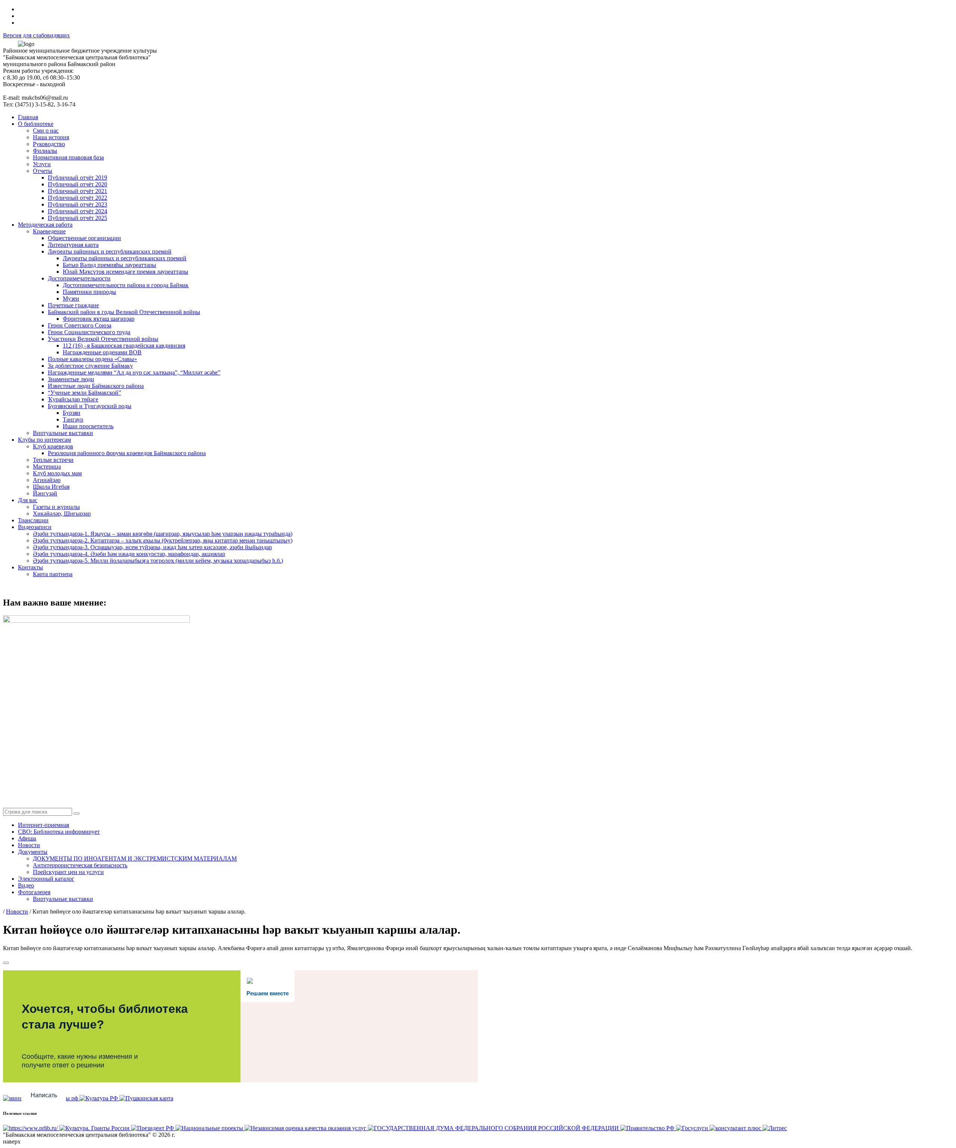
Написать (44, 1095)
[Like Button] (6, 963)
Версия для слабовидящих (36, 35)
